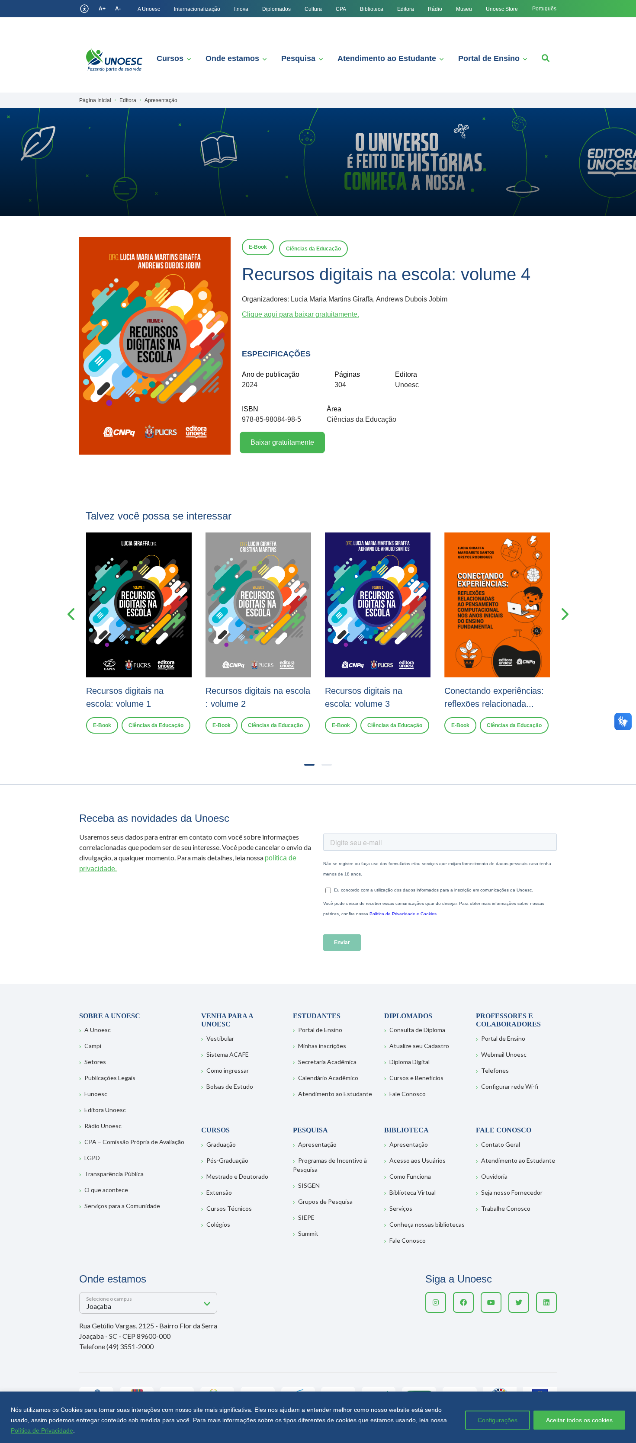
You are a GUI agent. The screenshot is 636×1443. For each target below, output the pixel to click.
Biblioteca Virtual (412, 1192)
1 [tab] (309, 765)
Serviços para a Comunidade (122, 1205)
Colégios (218, 1224)
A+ (102, 9)
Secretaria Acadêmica (327, 1061)
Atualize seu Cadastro (419, 1045)
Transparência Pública (114, 1173)
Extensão (219, 1192)
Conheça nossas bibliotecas (427, 1224)
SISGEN (309, 1185)
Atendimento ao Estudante (386, 58)
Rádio (435, 9)
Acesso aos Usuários (417, 1160)
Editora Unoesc (105, 1109)
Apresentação (317, 1144)
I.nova (241, 9)
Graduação (221, 1144)
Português (544, 9)
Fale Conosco (407, 1093)
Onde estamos (232, 58)
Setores (95, 1061)
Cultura (313, 9)
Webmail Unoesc (504, 1054)
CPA (341, 9)
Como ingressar (227, 1070)
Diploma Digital (409, 1061)
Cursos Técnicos (229, 1208)
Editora (405, 9)
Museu (464, 9)
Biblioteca (371, 9)
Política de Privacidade (42, 1430)
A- (118, 9)
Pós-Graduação (227, 1160)
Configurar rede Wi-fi (509, 1086)
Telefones (495, 1070)
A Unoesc (149, 9)
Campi (92, 1045)
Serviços (400, 1208)
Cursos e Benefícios (416, 1077)
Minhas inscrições (322, 1045)
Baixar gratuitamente (282, 442)
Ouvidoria (494, 1176)
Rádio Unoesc (103, 1125)
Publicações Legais (109, 1077)
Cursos (170, 58)
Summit (308, 1233)
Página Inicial (95, 100)
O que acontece (106, 1189)
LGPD (92, 1157)
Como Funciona (410, 1176)
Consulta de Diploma (417, 1029)
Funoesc (95, 1093)
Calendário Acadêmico (328, 1077)
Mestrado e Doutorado (237, 1176)
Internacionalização (197, 9)
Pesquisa (298, 58)
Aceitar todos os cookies (579, 1420)
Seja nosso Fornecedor (512, 1192)
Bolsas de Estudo (229, 1086)
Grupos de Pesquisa (325, 1201)
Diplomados (276, 9)
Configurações (497, 1420)
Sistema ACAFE (227, 1054)
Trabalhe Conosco (505, 1208)
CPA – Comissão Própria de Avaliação (134, 1141)
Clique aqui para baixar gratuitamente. (300, 314)
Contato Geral (500, 1144)
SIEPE (306, 1217)
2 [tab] (326, 765)
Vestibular (220, 1038)
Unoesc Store (502, 9)
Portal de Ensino (489, 58)
